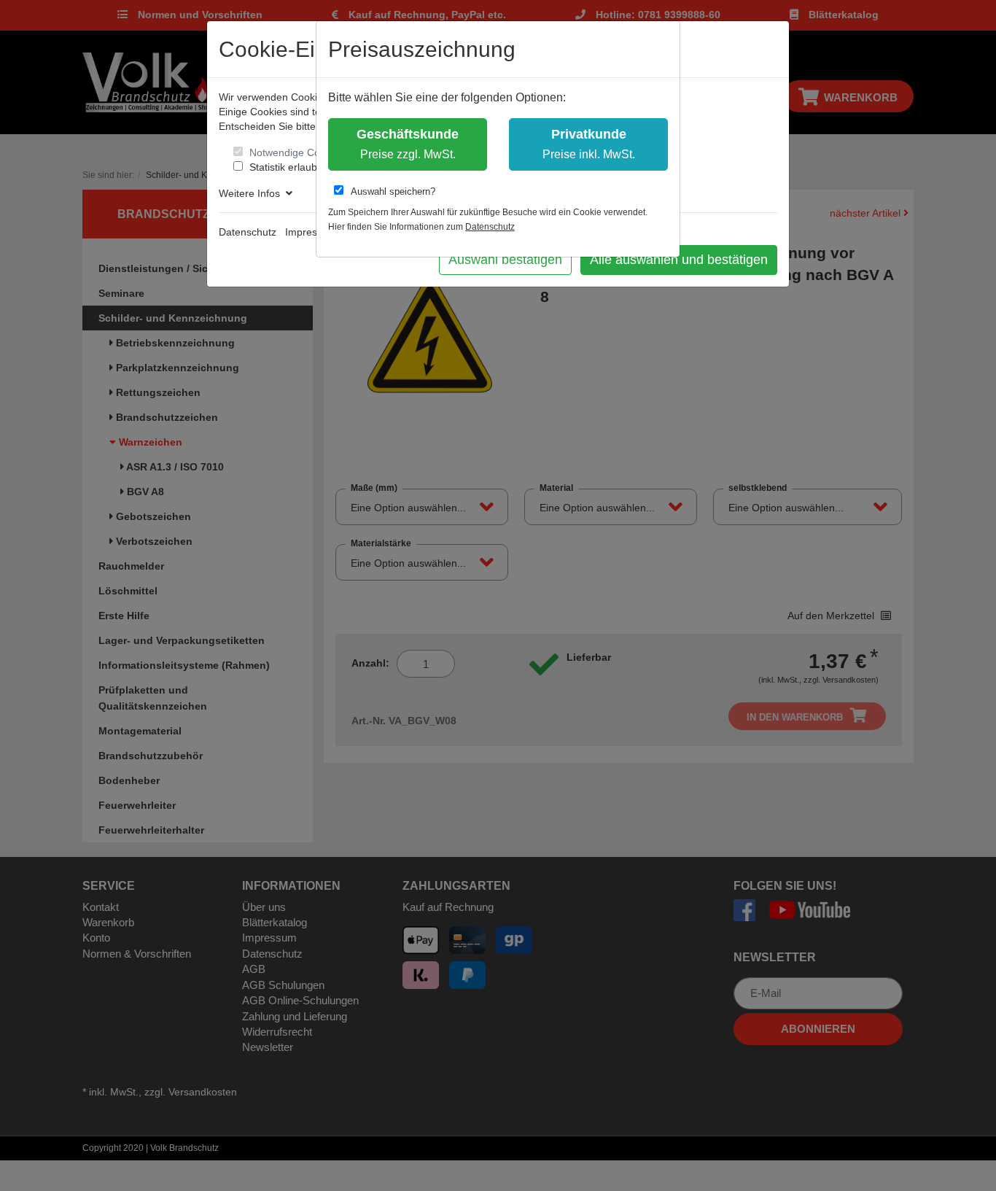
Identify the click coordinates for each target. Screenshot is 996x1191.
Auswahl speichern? (393, 191)
